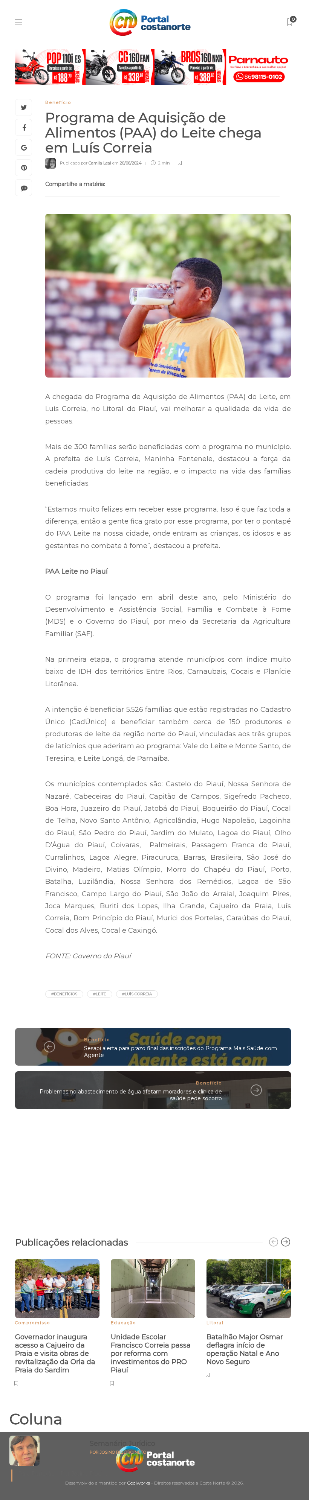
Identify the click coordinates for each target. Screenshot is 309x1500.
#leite (99, 993)
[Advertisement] (153, 1169)
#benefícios (64, 993)
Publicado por (85, 163)
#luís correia (137, 993)
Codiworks (138, 1483)
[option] (57, 1321)
